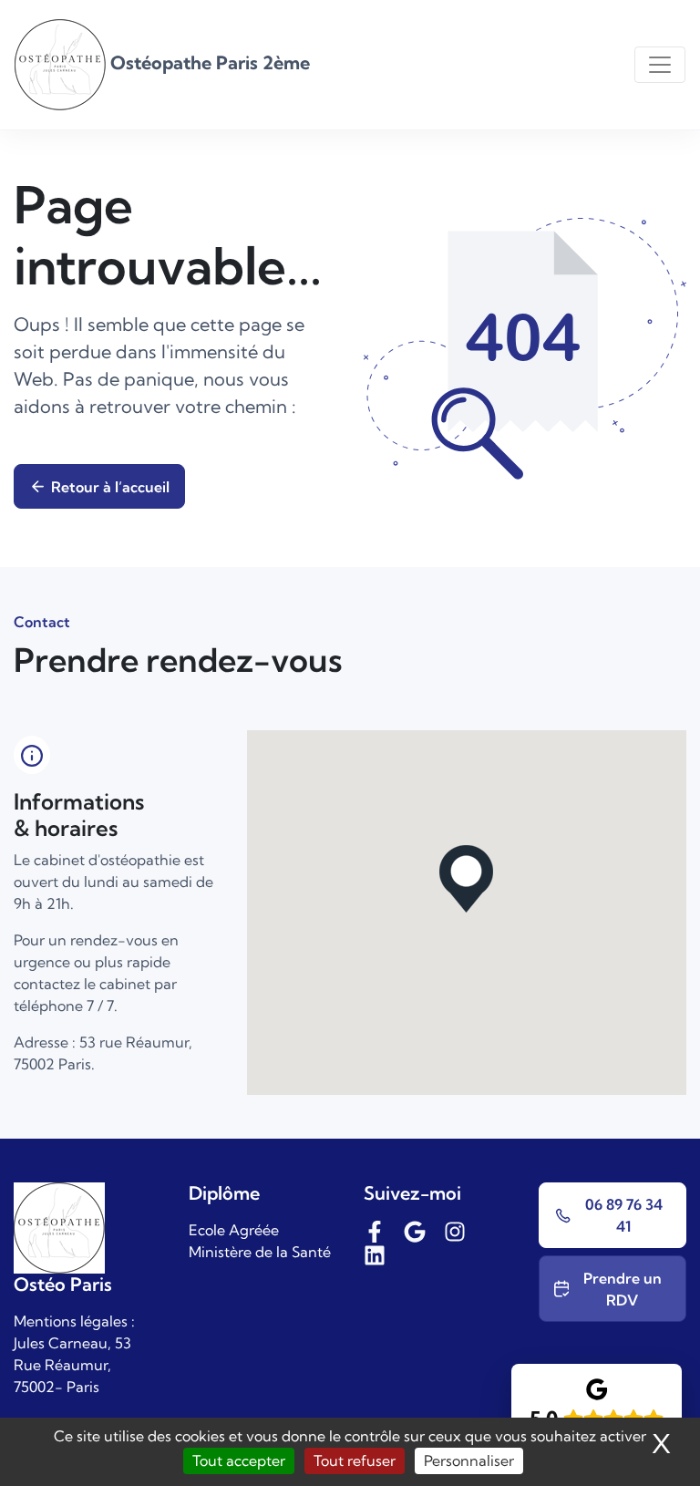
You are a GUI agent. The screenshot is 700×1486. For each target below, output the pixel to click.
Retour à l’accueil (110, 487)
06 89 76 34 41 (624, 1215)
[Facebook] (375, 1230)
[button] (466, 879)
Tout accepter (238, 1460)
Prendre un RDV (622, 1289)
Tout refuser (355, 1460)
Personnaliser (469, 1460)
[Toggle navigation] (659, 64)
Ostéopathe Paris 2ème (208, 62)
